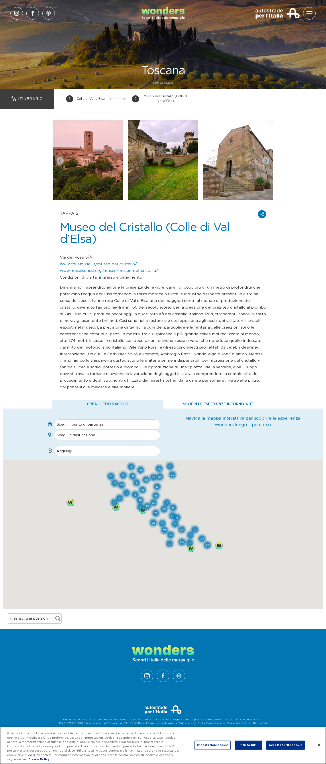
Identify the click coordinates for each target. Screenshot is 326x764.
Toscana (163, 71)
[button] (262, 214)
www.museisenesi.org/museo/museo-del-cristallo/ (109, 271)
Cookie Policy (38, 759)
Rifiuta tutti (249, 745)
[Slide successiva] (265, 160)
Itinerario (30, 99)
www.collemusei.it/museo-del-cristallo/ (98, 264)
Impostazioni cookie (212, 745)
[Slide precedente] (60, 160)
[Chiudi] (319, 745)
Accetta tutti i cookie (285, 745)
